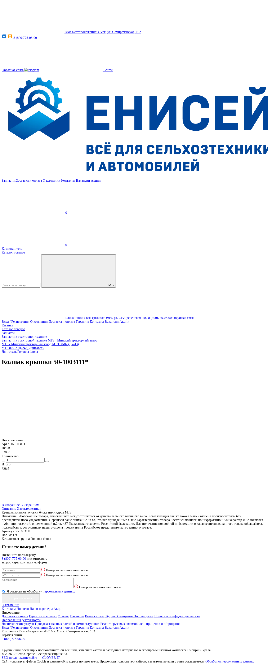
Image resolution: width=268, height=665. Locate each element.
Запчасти (8, 180)
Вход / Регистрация (15, 321)
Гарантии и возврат (43, 616)
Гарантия (82, 321)
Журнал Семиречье (119, 616)
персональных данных (59, 591)
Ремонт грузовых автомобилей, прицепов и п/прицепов (140, 624)
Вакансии (83, 180)
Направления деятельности (21, 620)
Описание (9, 508)
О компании (52, 180)
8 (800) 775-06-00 (14, 558)
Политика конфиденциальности (177, 616)
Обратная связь (13, 70)
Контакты (68, 180)
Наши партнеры (41, 608)
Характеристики (29, 508)
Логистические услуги (18, 624)
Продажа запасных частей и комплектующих (67, 624)
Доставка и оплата (29, 180)
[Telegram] (31, 70)
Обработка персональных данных (229, 661)
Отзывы (63, 616)
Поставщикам (143, 616)
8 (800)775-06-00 (25, 37)
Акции (96, 180)
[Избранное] (33, 400)
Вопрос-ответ (94, 616)
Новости (23, 608)
